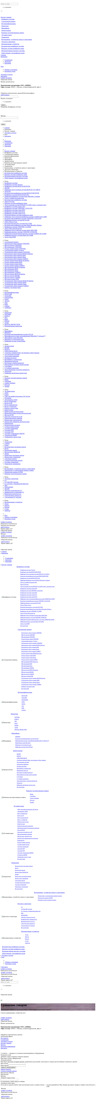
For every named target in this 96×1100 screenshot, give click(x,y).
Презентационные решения (13, 418)
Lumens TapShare (9, 383)
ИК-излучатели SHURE (12, 276)
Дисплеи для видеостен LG (13, 490)
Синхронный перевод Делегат (14, 250)
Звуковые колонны (10, 358)
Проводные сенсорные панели (14, 455)
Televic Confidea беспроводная (14, 198)
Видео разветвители (10, 405)
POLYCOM (8, 294)
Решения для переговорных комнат (12, 33)
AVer (6, 302)
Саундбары (8, 366)
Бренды (3, 1045)
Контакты (4, 76)
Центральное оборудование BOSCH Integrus (18, 254)
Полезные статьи (9, 71)
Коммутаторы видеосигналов (13, 411)
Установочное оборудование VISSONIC (17, 252)
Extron (6, 394)
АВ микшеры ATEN (10, 400)
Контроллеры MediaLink (12, 452)
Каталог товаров (6, 17)
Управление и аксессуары (12, 437)
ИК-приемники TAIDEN (12, 272)
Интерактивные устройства (10, 44)
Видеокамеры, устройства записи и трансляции (16, 39)
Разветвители (8, 423)
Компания (4, 56)
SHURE (7, 188)
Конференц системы (7, 19)
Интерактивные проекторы (13, 326)
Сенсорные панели (10, 459)
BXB (6, 304)
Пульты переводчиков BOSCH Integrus (16, 260)
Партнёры (7, 63)
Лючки (6, 453)
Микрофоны (5, 28)
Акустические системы (11, 354)
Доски (6, 504)
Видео (6, 448)
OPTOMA (7, 314)
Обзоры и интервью (10, 69)
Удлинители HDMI (10, 435)
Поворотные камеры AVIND (13, 472)
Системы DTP (9, 430)
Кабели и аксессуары (11, 408)
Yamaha (6, 386)
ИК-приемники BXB (11, 269)
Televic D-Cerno (9, 201)
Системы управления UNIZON (14, 433)
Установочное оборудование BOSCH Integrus (18, 281)
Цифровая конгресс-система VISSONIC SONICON (20, 232)
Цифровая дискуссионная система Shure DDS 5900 (20, 230)
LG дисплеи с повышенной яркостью (16, 484)
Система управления (11, 428)
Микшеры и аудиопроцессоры (14, 339)
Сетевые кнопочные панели (13, 460)
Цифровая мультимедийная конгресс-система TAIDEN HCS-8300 (25, 233)
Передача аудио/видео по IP (13, 416)
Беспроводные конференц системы (15, 200)
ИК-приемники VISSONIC (13, 247)
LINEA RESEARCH (10, 351)
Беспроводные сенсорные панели (15, 447)
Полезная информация (8, 1046)
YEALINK (7, 296)
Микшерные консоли (11, 361)
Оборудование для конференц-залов (12, 53)
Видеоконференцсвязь (8, 24)
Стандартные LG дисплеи (12, 497)
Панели (6, 505)
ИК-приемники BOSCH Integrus (14, 267)
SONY (6, 299)
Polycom (7, 385)
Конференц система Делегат (13, 184)
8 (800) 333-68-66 (6, 78)
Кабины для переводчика (12, 287)
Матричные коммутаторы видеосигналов (17, 413)
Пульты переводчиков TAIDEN (14, 265)
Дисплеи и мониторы (8, 42)
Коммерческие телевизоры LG (14, 492)
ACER (6, 323)
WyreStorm (7, 398)
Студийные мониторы (11, 368)
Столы (6, 509)
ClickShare (7, 381)
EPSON (6, 321)
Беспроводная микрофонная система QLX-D (18, 334)
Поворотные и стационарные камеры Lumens (19, 470)
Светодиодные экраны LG (12, 495)
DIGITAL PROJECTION (12, 324)
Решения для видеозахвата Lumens (15, 474)
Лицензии (7, 61)
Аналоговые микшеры (11, 356)
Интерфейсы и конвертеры (13, 359)
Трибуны (7, 510)
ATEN (6, 393)
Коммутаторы (8, 410)
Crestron (7, 443)
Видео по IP (8, 403)
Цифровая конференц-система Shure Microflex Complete (22, 196)
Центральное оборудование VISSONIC (17, 243)
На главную (4, 1038)
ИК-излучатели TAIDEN (12, 277)
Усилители (7, 371)
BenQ (6, 319)
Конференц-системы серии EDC (14, 210)
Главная (3, 55)
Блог (2, 66)
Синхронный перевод (8, 21)
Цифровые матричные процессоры (15, 373)
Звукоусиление (6, 30)
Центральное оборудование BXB (15, 255)
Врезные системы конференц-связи (12, 48)
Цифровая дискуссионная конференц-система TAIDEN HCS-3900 (25, 217)
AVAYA (6, 301)
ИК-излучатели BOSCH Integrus (14, 274)
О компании (8, 60)
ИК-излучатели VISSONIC (13, 245)
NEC (6, 317)
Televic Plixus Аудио (10, 222)
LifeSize (6, 306)
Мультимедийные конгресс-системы (13, 51)
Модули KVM (9, 415)
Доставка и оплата (7, 74)
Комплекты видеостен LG (12, 494)
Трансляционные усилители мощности (17, 369)
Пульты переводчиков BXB (13, 262)
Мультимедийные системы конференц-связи (18, 215)
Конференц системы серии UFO (14, 206)
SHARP (6, 489)
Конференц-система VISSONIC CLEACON (18, 208)
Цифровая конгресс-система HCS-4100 (16, 220)
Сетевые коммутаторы (11, 427)
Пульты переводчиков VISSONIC (15, 248)
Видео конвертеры (10, 401)
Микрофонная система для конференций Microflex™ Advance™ (24, 336)
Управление (5, 37)
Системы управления (11, 462)
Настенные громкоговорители (14, 363)
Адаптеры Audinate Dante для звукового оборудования (21, 353)
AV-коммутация (6, 35)
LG (5, 480)
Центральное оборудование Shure (15, 257)
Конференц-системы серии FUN (14, 213)
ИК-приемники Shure (11, 270)
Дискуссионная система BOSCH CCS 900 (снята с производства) (25, 205)
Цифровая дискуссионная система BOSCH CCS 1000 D (22, 190)
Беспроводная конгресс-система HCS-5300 (18, 223)
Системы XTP (9, 432)
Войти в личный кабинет (8, 1067)
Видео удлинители (10, 406)
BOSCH (7, 349)
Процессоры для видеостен (13, 420)
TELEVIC (7, 191)
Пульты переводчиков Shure (13, 264)
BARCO (7, 316)
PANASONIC (8, 297)
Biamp (6, 379)
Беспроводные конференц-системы (12, 46)
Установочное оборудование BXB (15, 282)
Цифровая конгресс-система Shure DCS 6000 (18, 235)
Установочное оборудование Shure (15, 284)
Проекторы (5, 26)
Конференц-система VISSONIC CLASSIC (17, 227)
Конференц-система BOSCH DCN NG (16, 195)
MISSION (7, 332)
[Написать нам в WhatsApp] (2, 1000)
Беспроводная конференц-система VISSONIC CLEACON (22, 218)
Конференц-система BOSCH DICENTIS (17, 186)
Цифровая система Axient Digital (14, 341)
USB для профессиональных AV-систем (17, 396)
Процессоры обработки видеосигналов (17, 422)
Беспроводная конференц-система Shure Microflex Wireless (23, 225)
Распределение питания (12, 425)
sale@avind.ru (7, 547)
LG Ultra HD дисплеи (11, 482)
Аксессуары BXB (10, 237)
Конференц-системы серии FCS (14, 211)
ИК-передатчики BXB (11, 279)
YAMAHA (7, 307)
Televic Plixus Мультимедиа (13, 228)
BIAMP (6, 348)
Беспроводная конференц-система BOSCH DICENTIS (21, 193)
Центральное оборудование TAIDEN (16, 259)
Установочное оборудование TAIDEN (16, 286)
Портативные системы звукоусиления (16, 364)
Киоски (6, 507)
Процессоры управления (12, 457)
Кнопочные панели (10, 450)
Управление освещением (12, 464)
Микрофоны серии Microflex (13, 338)
